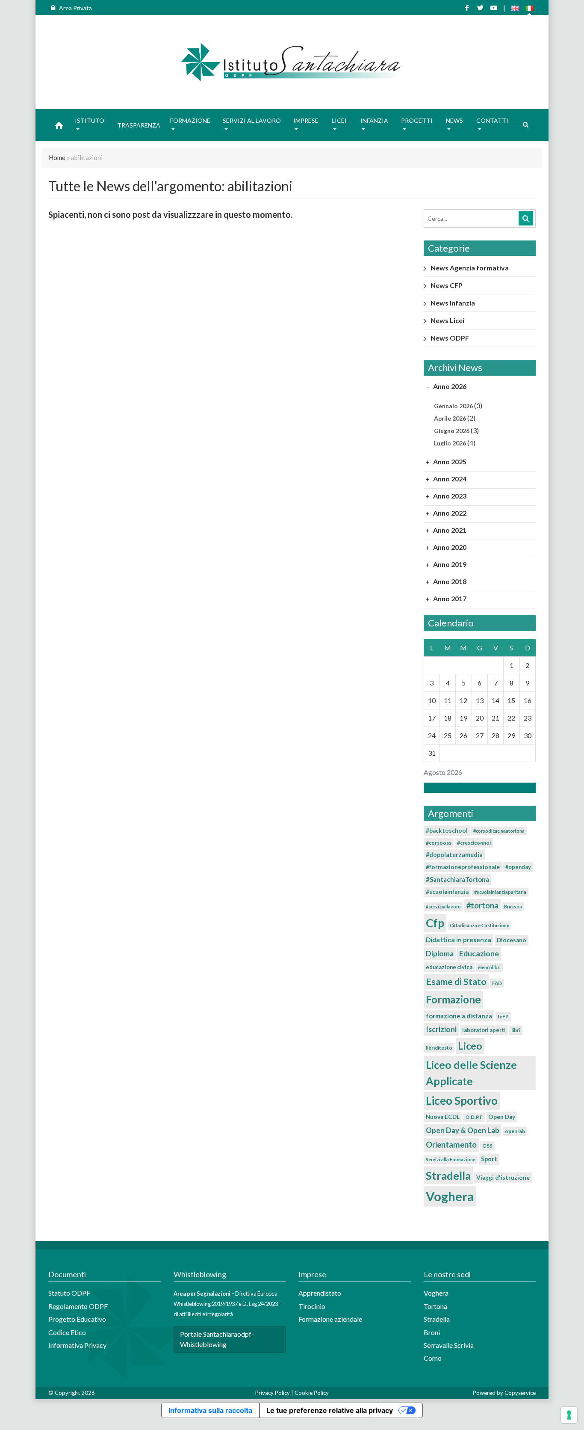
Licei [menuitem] (339, 120)
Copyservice (520, 1392)
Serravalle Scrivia (449, 1345)
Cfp (435, 923)
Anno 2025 (449, 461)
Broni (432, 1332)
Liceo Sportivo (462, 1100)
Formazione (453, 999)
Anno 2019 (449, 564)
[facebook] (467, 8)
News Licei (447, 320)
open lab (515, 1131)
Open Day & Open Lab (462, 1130)
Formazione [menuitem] (190, 120)
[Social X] (480, 8)
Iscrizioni (441, 1029)
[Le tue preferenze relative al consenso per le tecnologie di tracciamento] (569, 1415)
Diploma (440, 953)
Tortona (435, 1306)
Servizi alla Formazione (450, 1159)
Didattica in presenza (458, 939)
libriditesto (439, 1047)
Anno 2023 (449, 496)
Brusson (513, 906)
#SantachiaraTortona (457, 879)
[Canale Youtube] (494, 8)
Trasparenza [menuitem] (138, 125)
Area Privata (75, 8)
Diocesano (511, 940)
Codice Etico (67, 1332)
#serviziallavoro (443, 906)
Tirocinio (311, 1306)
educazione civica (449, 967)
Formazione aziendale (330, 1319)
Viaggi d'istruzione (503, 1177)
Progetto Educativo (77, 1319)
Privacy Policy (272, 1392)
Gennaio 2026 (453, 405)
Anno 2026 (449, 386)
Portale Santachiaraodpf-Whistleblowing (217, 1339)
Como (433, 1358)
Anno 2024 (449, 479)
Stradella (448, 1175)
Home (57, 157)
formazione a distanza (459, 1016)
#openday (518, 866)
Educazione (479, 953)
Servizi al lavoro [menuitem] (252, 120)
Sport (489, 1159)
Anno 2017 (449, 598)
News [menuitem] (454, 120)
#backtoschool (447, 830)
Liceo (470, 1046)
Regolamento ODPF (78, 1306)
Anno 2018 (449, 581)
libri (515, 1030)
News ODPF (450, 338)
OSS (487, 1145)
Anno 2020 (449, 547)
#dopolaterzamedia (454, 854)
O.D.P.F (474, 1117)
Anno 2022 (449, 513)
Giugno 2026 (451, 430)
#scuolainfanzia (447, 891)
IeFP (503, 1016)
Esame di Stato (456, 981)
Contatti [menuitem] (492, 120)
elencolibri (489, 967)
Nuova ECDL (443, 1116)
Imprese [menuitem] (306, 120)
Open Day (501, 1116)
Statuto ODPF (69, 1293)
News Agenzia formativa (470, 268)
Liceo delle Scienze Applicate (471, 1072)
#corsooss (438, 843)
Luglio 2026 (450, 443)
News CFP (447, 285)
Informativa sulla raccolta (210, 1410)
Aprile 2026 (450, 418)
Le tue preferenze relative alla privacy (329, 1410)
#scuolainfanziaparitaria (500, 892)
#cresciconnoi (474, 843)
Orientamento (451, 1144)
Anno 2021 (449, 530)
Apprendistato (319, 1293)
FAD (497, 983)
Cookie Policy (312, 1392)
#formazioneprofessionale (463, 866)
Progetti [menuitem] (417, 120)
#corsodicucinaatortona (499, 831)
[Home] (292, 62)
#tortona (482, 905)
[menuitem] (59, 125)
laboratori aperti (484, 1030)
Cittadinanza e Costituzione (479, 925)
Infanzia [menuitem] (374, 120)
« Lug (477, 787)
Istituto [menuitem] (89, 120)
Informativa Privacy (77, 1345)
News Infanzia (453, 303)
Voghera (450, 1196)
